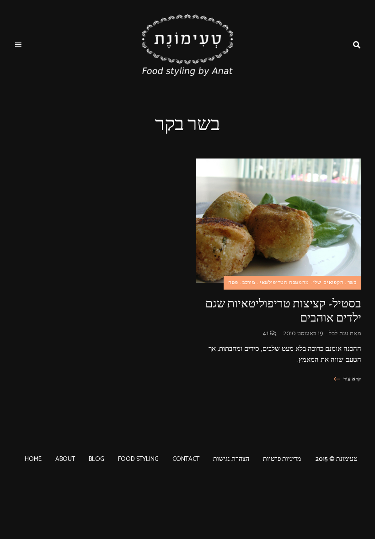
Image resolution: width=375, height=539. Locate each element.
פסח (233, 283)
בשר (352, 283)
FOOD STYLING (138, 459)
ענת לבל (338, 333)
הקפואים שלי (328, 283)
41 (266, 333)
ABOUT (65, 459)
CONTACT (185, 459)
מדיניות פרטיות (282, 459)
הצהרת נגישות (231, 459)
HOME (33, 459)
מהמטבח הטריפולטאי (284, 283)
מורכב (249, 283)
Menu (18, 45)
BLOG (96, 459)
